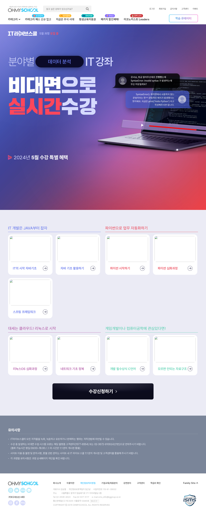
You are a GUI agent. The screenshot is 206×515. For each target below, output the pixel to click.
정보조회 (94, 501)
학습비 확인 (155, 483)
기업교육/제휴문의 (109, 483)
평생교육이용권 (87, 19)
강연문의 (127, 483)
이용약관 (70, 483)
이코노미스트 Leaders (136, 19)
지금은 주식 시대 (65, 19)
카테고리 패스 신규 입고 (38, 19)
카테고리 (13, 19)
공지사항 (173, 9)
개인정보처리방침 (88, 483)
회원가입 (162, 9)
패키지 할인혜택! (110, 19)
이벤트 (195, 9)
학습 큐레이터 (183, 18)
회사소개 (57, 483)
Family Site (189, 483)
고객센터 (184, 9)
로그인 (152, 9)
